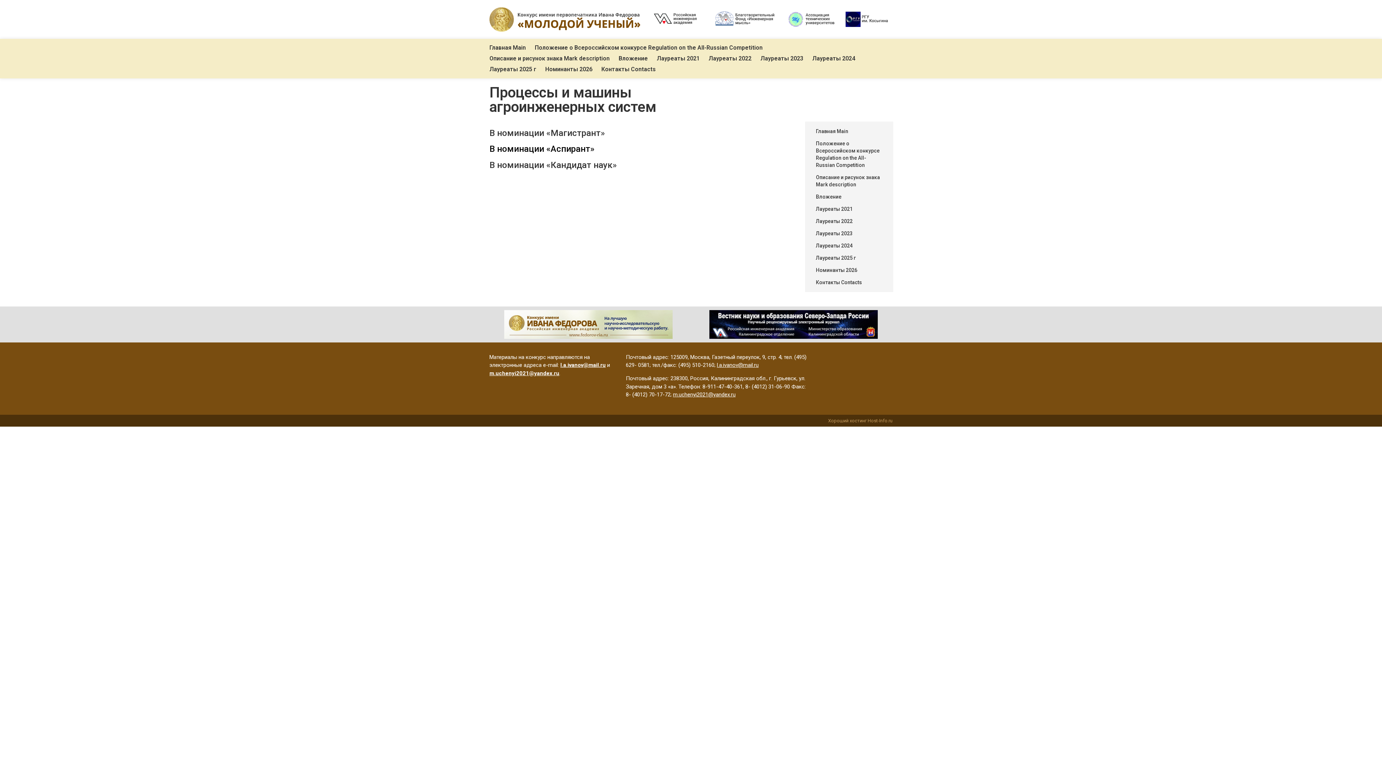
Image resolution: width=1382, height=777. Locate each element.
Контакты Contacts (628, 69)
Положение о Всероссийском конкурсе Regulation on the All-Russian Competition (649, 47)
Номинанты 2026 (568, 69)
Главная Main (507, 47)
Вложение (633, 58)
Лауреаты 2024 (833, 58)
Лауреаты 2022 (730, 58)
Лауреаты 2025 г (512, 69)
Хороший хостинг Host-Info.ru (860, 420)
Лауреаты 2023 (781, 58)
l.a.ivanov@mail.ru (738, 365)
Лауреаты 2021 (678, 58)
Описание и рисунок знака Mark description (549, 58)
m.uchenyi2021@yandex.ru (704, 394)
